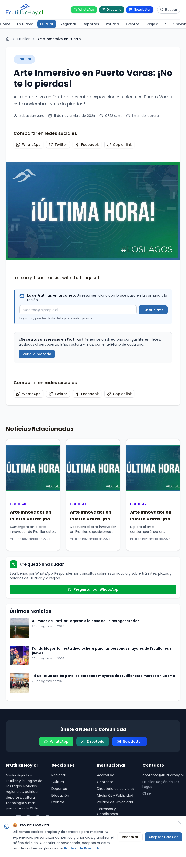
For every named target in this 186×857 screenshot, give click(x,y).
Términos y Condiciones (107, 811)
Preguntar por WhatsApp (96, 589)
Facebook (90, 144)
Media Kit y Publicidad (115, 795)
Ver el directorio (37, 354)
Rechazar (130, 836)
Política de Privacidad (115, 802)
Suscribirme (153, 309)
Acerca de (105, 775)
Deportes (59, 788)
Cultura (57, 781)
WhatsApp (31, 144)
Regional (58, 775)
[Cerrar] (179, 822)
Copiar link (122, 144)
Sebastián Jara (31, 115)
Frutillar (23, 38)
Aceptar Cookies (163, 836)
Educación (60, 795)
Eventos (58, 802)
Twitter (61, 144)
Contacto (105, 781)
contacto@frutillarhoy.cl (161, 775)
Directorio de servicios (115, 788)
